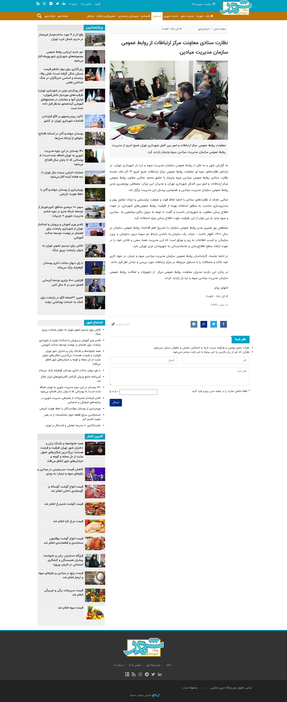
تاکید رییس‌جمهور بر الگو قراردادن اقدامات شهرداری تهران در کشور (62, 119)
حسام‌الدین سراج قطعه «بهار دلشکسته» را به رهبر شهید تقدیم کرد (72, 417)
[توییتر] (153, 675)
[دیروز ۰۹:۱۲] (95, 194)
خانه (208, 16)
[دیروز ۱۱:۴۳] (95, 268)
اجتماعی (156, 16)
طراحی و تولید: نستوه (140, 695)
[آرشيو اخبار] (127, 675)
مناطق (90, 16)
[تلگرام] (147, 675)
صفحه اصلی (220, 29)
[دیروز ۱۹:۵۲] (95, 250)
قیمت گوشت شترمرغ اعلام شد (63, 504)
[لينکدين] (160, 675)
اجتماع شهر (203, 29)
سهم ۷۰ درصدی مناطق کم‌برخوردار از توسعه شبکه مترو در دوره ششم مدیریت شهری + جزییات (60, 212)
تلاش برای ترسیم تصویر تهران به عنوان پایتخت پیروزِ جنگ (62, 248)
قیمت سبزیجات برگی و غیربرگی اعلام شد (63, 593)
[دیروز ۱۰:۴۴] (95, 95)
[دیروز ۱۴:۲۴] (95, 229)
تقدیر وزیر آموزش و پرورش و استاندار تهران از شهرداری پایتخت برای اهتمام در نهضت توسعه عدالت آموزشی (60, 231)
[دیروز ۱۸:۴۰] (95, 57)
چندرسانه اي (154, 665)
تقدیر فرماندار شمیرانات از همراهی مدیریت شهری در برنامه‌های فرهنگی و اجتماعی (71, 400)
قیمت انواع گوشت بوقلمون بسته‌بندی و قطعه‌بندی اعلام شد (63, 541)
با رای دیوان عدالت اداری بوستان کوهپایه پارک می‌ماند (63, 265)
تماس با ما (86, 4)
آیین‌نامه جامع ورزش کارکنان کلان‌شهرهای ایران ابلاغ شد (71, 379)
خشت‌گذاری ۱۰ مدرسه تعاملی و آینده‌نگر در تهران (73, 425)
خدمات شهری (171, 16)
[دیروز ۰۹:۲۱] (95, 212)
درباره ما (73, 4)
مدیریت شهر (187, 16)
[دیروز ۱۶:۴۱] (95, 302)
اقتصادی (145, 16)
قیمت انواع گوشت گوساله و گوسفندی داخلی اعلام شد (65, 489)
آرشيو (97, 4)
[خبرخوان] (134, 675)
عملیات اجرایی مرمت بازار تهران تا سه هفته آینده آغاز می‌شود (62, 175)
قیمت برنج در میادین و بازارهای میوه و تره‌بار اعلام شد (61, 575)
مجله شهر (62, 16)
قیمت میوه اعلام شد (70, 607)
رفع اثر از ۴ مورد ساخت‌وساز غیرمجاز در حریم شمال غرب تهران (61, 37)
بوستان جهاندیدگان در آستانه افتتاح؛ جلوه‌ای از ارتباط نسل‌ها (60, 136)
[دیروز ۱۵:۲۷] (95, 74)
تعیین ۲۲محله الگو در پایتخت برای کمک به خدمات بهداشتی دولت (62, 300)
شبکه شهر (49, 16)
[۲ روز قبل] (95, 39)
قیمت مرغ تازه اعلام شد (68, 521)
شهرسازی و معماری (128, 16)
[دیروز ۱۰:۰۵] (95, 156)
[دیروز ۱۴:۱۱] (95, 121)
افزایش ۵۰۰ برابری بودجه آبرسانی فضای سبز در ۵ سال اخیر (62, 282)
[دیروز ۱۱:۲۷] (95, 285)
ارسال (116, 402)
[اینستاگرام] (140, 675)
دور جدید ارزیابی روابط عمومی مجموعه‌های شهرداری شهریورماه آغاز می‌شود (60, 56)
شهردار (199, 16)
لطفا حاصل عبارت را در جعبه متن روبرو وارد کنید (221, 391)
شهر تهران (204, 688)
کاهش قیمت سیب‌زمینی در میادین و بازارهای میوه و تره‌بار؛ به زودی (60, 472)
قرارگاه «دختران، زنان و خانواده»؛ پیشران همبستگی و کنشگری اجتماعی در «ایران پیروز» (63, 560)
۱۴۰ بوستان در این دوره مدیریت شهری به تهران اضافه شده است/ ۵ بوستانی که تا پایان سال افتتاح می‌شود (61, 158)
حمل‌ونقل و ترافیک (106, 16)
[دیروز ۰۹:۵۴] (95, 177)
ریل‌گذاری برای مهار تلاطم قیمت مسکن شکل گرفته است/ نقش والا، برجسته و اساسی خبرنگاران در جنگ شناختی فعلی (61, 76)
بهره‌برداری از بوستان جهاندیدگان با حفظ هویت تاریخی (61, 192)
